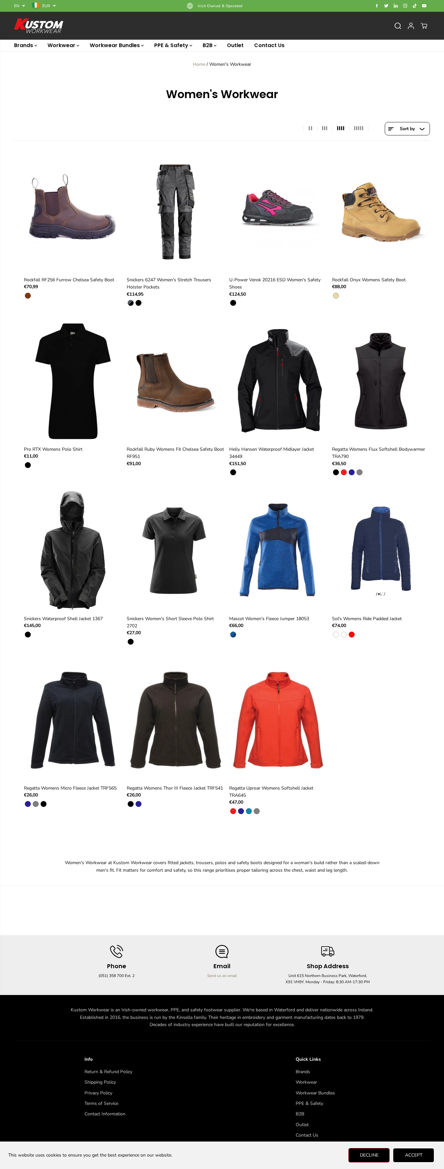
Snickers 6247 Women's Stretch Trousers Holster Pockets (169, 283)
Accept (413, 1155)
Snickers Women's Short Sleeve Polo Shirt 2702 (170, 622)
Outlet (235, 45)
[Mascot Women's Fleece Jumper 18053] (278, 550)
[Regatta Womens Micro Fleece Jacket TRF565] (73, 720)
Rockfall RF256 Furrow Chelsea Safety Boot (69, 280)
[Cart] (424, 26)
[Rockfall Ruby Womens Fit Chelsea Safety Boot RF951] (176, 381)
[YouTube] (424, 6)
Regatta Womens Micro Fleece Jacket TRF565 (70, 788)
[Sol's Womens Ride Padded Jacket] (381, 550)
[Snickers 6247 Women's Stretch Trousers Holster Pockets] (176, 211)
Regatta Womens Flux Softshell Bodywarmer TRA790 (378, 453)
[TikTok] (415, 6)
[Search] (398, 26)
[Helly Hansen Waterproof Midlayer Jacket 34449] (278, 381)
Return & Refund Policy (108, 1072)
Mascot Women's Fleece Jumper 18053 (269, 619)
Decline (369, 1155)
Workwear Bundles (115, 45)
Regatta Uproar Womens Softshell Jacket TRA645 (271, 791)
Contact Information (104, 1114)
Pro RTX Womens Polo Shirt (53, 449)
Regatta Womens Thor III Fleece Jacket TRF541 (175, 788)
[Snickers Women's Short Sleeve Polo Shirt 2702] (176, 550)
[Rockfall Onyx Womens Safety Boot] (381, 211)
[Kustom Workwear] (38, 25)
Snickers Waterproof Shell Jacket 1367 (63, 619)
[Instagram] (405, 6)
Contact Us (269, 45)
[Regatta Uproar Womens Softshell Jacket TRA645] (278, 720)
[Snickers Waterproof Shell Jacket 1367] (73, 550)
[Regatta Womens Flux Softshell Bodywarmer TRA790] (381, 381)
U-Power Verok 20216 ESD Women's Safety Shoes (275, 283)
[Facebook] (377, 6)
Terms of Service (101, 1103)
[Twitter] (386, 6)
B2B (208, 45)
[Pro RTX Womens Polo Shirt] (73, 381)
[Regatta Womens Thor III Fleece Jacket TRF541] (176, 720)
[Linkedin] (396, 6)
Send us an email (222, 975)
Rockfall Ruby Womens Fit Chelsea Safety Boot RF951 (175, 453)
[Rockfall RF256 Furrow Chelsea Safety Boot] (73, 211)
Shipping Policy (100, 1082)
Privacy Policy (98, 1093)
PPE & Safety (172, 45)
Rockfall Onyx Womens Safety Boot (369, 280)
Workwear (62, 45)
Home (199, 64)
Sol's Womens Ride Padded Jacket (367, 619)
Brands (24, 45)
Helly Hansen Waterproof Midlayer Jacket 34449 (271, 453)
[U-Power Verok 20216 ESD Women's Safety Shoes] (278, 211)
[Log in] (411, 26)
